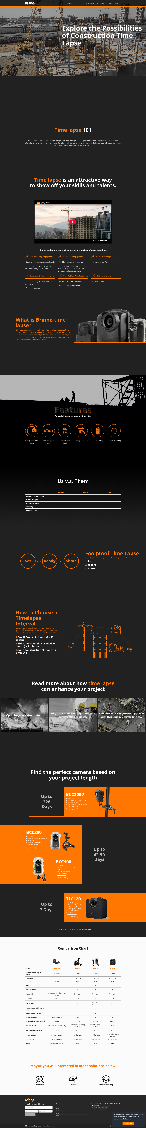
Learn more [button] (128, 1119)
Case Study (90, 3)
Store (110, 3)
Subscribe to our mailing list (34, 1104)
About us (58, 1103)
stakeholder (59, 1110)
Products (70, 3)
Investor (58, 1108)
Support (80, 3)
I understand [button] (128, 1123)
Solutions (60, 3)
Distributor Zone (60, 1118)
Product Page (72, 810)
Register (58, 1113)
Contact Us (101, 3)
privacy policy (50, 1126)
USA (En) (119, 3)
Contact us (59, 1106)
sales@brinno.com (101, 1107)
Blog (57, 1115)
